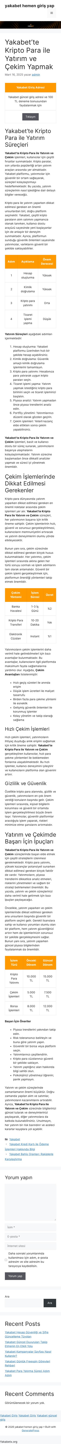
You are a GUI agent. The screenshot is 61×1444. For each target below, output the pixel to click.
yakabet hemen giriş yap (29, 5)
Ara (7, 1296)
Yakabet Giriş (9, 1415)
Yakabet (14, 1139)
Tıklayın (30, 116)
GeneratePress (30, 1430)
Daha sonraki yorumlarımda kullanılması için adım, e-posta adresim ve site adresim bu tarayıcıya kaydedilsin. (28, 1260)
